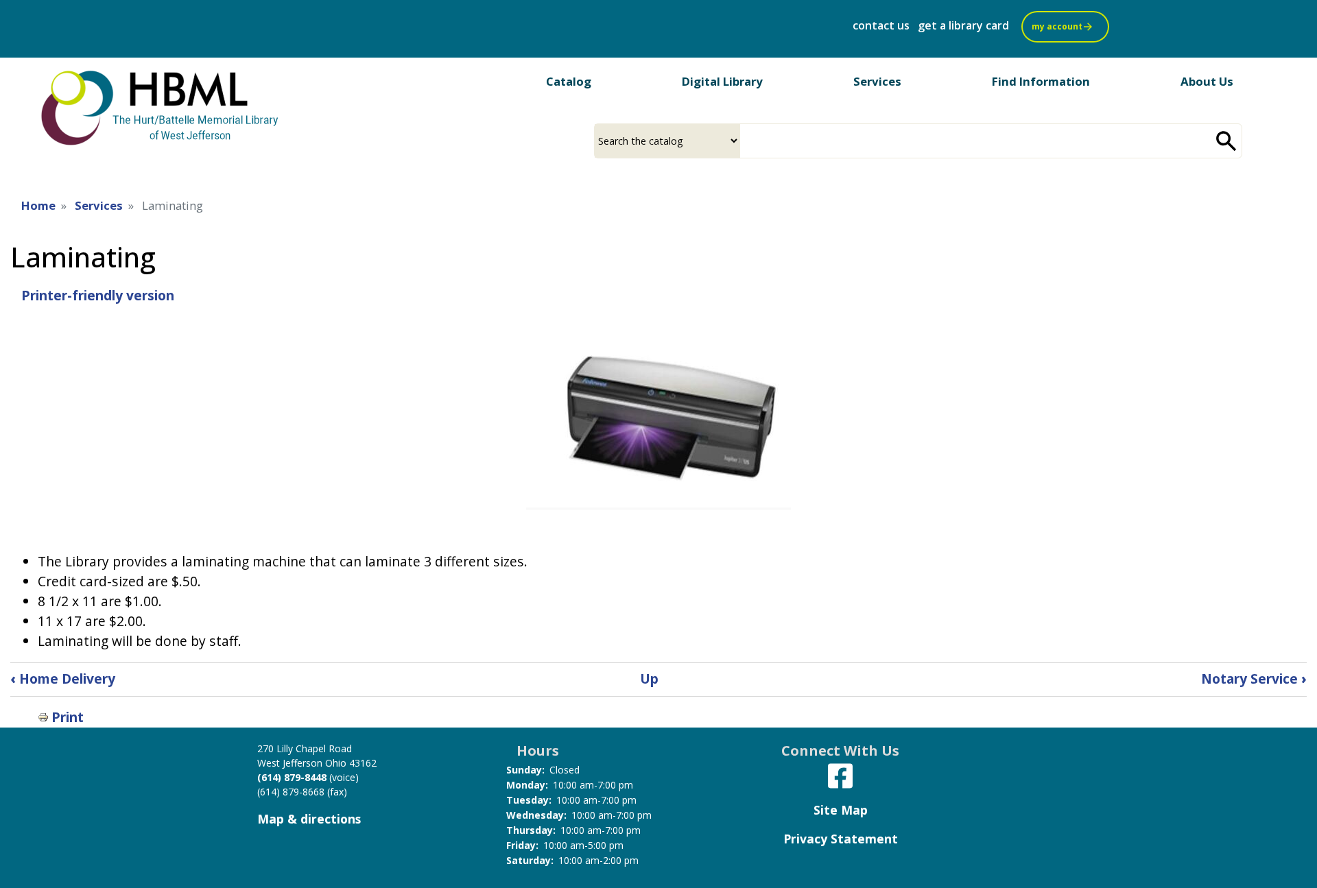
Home (38, 205)
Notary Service (1254, 678)
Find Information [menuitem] (1041, 81)
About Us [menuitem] (1206, 81)
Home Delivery (62, 678)
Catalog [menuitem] (568, 81)
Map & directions (309, 819)
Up (649, 678)
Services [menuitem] (877, 81)
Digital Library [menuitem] (722, 81)
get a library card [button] (963, 25)
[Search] (1226, 141)
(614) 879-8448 (292, 777)
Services (99, 205)
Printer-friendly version (97, 295)
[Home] (161, 106)
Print (67, 717)
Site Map (841, 810)
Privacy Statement (840, 838)
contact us (881, 25)
